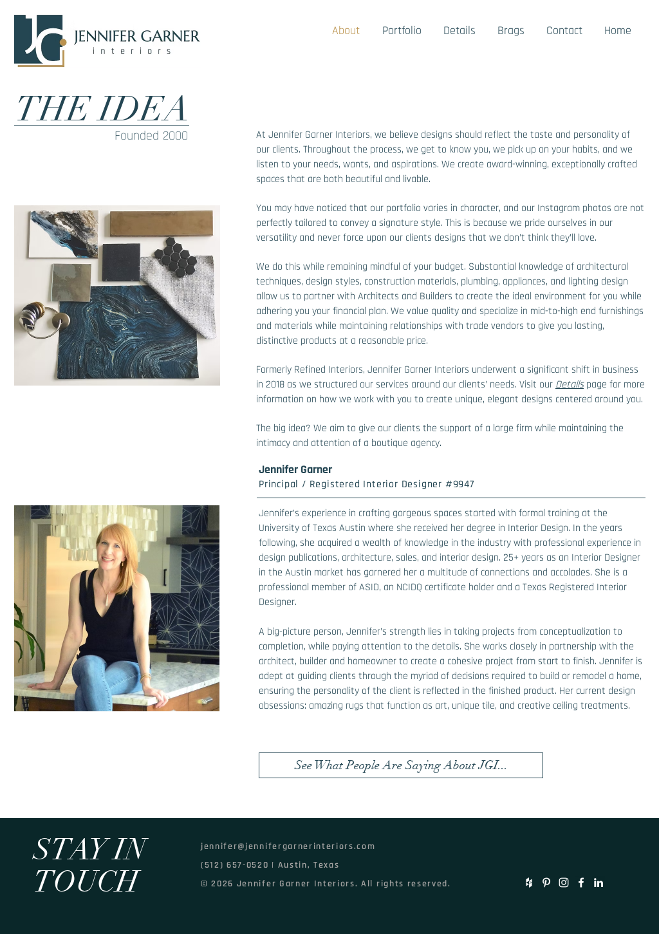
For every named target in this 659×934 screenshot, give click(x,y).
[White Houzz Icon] (529, 882)
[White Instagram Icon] (563, 882)
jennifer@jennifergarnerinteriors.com (288, 846)
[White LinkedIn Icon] (598, 882)
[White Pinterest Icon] (546, 882)
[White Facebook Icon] (581, 882)
